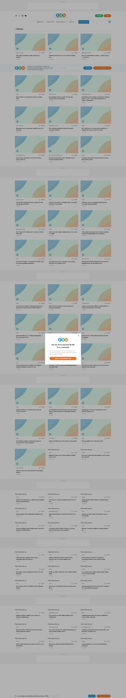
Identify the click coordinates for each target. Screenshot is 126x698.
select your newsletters (63, 358)
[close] (78, 336)
